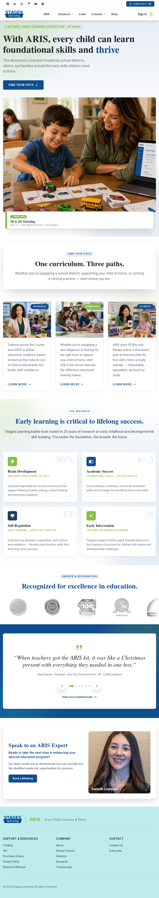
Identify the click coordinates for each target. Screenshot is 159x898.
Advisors (61, 856)
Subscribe (115, 850)
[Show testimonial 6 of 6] (89, 686)
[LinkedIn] (15, 4)
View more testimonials (77, 697)
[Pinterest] (43, 4)
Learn (82, 14)
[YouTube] (36, 4)
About (59, 845)
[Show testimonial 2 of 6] (75, 686)
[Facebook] (8, 4)
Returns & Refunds (14, 867)
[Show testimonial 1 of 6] (70, 686)
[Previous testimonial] (62, 686)
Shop (114, 14)
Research (62, 861)
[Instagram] (29, 4)
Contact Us (142, 4)
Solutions (64, 14)
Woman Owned (65, 850)
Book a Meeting (23, 778)
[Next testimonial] (97, 686)
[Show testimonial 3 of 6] (79, 686)
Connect (97, 14)
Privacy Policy (11, 861)
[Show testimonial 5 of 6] (85, 686)
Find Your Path (21, 85)
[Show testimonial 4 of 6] (82, 686)
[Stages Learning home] (14, 14)
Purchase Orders (13, 856)
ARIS (47, 14)
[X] (22, 4)
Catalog (8, 845)
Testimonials (64, 867)
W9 (5, 850)
